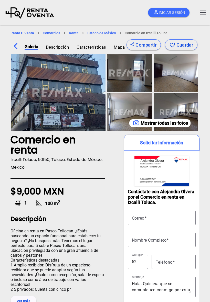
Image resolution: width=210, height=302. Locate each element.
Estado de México (101, 33)
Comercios (51, 33)
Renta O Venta (22, 33)
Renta (74, 33)
